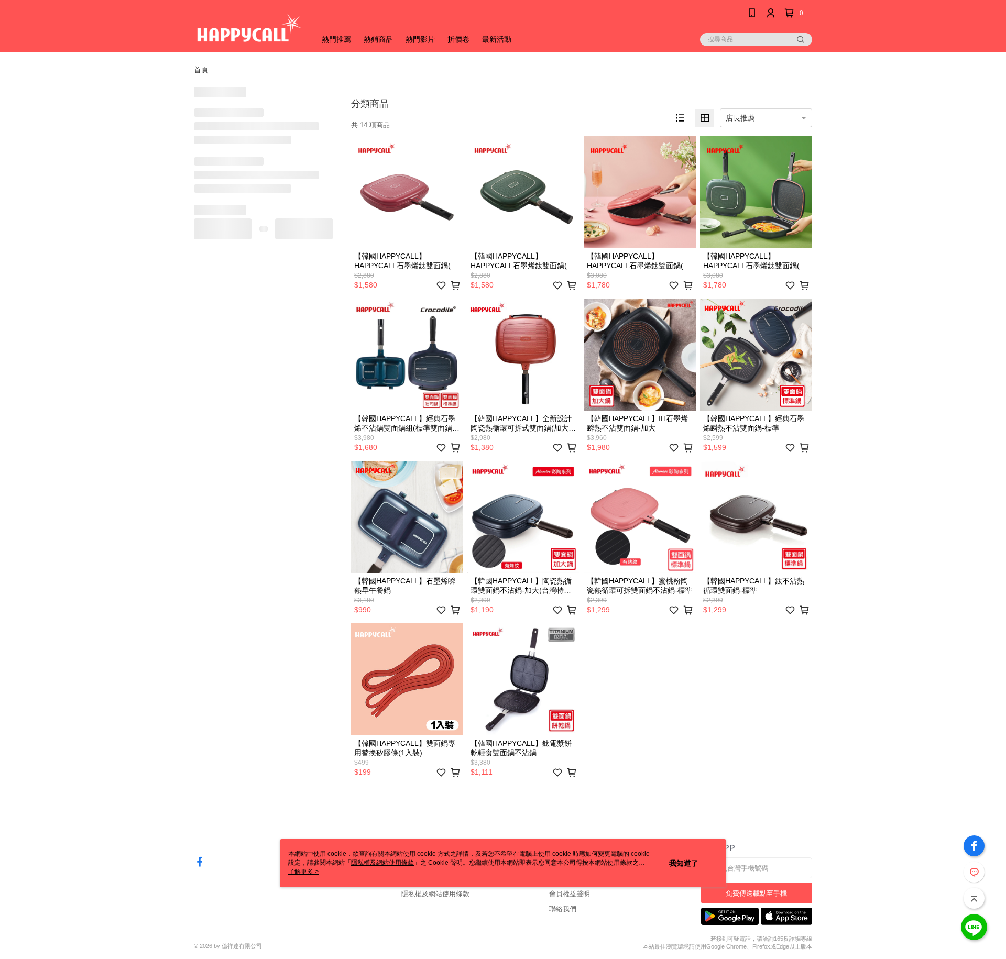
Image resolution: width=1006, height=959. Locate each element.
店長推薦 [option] (740, 118)
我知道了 (683, 863)
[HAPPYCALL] (248, 27)
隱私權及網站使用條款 (435, 894)
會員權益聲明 (569, 894)
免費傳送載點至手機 (756, 893)
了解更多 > (303, 871)
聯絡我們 (562, 909)
